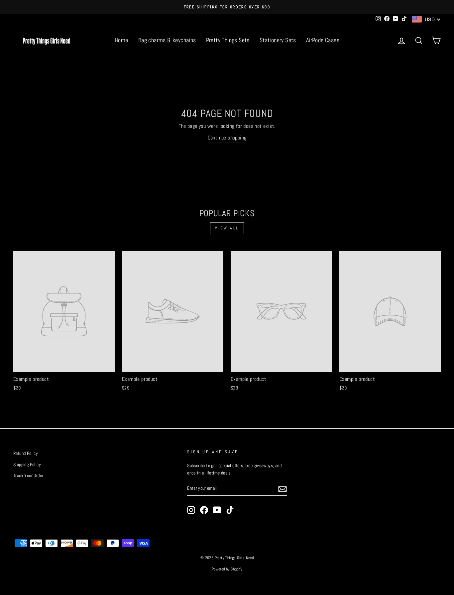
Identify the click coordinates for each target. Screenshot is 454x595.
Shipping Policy (27, 465)
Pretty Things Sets (228, 40)
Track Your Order (28, 475)
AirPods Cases (322, 40)
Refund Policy (25, 453)
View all (227, 228)
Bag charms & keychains (167, 40)
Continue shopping (227, 137)
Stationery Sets (278, 40)
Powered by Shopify (227, 569)
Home (121, 40)
